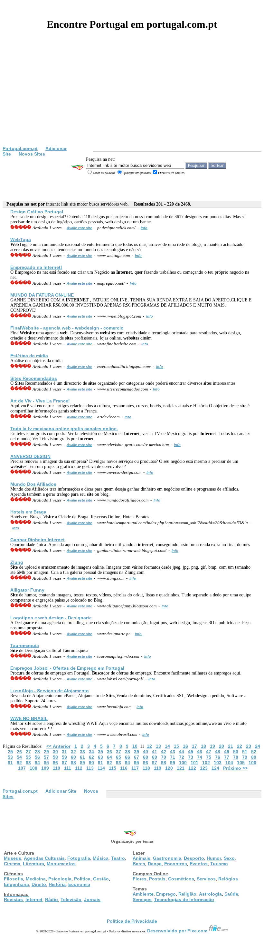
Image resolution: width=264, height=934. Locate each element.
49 (226, 751)
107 (22, 768)
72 (181, 757)
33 (82, 751)
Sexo (229, 858)
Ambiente (143, 894)
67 (136, 757)
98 (163, 762)
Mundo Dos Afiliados (33, 484)
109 (45, 768)
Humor (214, 858)
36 (109, 751)
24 (257, 746)
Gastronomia (167, 858)
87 (64, 762)
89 (82, 762)
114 (101, 768)
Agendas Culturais (44, 858)
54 (19, 757)
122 (192, 768)
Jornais (92, 899)
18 (203, 746)
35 (100, 751)
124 (215, 768)
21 (230, 746)
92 (109, 762)
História (57, 884)
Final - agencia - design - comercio (67, 327)
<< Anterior (58, 746)
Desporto (194, 858)
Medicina (36, 878)
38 (127, 751)
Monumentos (61, 863)
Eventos (199, 863)
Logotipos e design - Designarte (51, 617)
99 (172, 762)
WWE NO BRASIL (29, 718)
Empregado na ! (36, 267)
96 (145, 762)
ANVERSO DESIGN (30, 456)
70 (163, 757)
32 (73, 751)
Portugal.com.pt (20, 148)
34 (91, 751)
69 (154, 757)
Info (144, 228)
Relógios (228, 878)
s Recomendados (33, 378)
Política (82, 878)
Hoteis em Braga (28, 511)
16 (185, 746)
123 (204, 768)
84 (37, 762)
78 (235, 757)
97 (154, 762)
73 (190, 757)
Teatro (118, 858)
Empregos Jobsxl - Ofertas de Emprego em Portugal (67, 668)
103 (218, 762)
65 (118, 757)
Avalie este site (79, 228)
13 (158, 746)
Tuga (20, 239)
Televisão (71, 899)
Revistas (13, 899)
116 (123, 768)
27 (28, 751)
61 (82, 757)
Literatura (33, 863)
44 (181, 751)
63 (100, 757)
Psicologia (59, 878)
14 (167, 746)
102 (206, 762)
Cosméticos (181, 878)
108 (33, 768)
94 (127, 762)
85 (46, 762)
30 (55, 751)
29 (46, 751)
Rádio (51, 899)
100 (183, 762)
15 (176, 746)
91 (100, 762)
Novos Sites (32, 154)
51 (244, 751)
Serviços (206, 878)
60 (73, 757)
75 (208, 757)
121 (180, 768)
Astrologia (210, 894)
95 (136, 762)
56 (37, 757)
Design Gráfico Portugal (36, 211)
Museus (12, 858)
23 (248, 746)
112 (78, 768)
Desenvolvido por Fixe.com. (178, 930)
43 (172, 751)
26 (19, 751)
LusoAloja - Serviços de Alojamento (49, 690)
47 (208, 751)
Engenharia (16, 884)
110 (56, 768)
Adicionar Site (60, 791)
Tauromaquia (24, 645)
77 (226, 757)
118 (146, 768)
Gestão (101, 878)
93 (118, 762)
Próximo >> (235, 768)
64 (109, 757)
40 (145, 751)
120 (169, 768)
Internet (33, 899)
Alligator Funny (27, 590)
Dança (155, 863)
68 (145, 757)
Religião (187, 894)
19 (212, 746)
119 (157, 768)
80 (253, 757)
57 (46, 757)
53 (10, 757)
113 (90, 768)
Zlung (16, 562)
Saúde (231, 894)
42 (163, 751)
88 (73, 762)
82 (19, 762)
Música (100, 858)
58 (55, 757)
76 (217, 757)
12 (149, 746)
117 (135, 768)
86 (55, 762)
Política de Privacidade (132, 921)
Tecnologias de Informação (184, 899)
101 (194, 762)
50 (235, 751)
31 (64, 751)
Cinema (12, 863)
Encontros (175, 863)
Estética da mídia (29, 355)
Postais (157, 878)
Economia (79, 884)
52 (253, 751)
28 (37, 751)
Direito (39, 884)
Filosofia (13, 878)
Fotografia (78, 858)
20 (221, 746)
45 (190, 751)
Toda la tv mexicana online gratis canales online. (64, 428)
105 (241, 762)
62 (91, 757)
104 (229, 762)
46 (199, 751)
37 (118, 751)
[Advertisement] (132, 97)
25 (10, 751)
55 (28, 757)
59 (64, 757)
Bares (139, 863)
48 (217, 751)
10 (134, 746)
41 (154, 751)
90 (91, 762)
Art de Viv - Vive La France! (40, 400)
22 (239, 746)
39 (136, 751)
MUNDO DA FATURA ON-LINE (42, 295)
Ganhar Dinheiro (37, 539)
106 (252, 762)
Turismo (219, 863)
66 (127, 757)
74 (199, 757)
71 (172, 757)
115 (112, 768)
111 (67, 768)
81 (10, 762)
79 (244, 757)
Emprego (166, 894)
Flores (139, 878)
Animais (141, 858)
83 (28, 762)
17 (194, 746)
